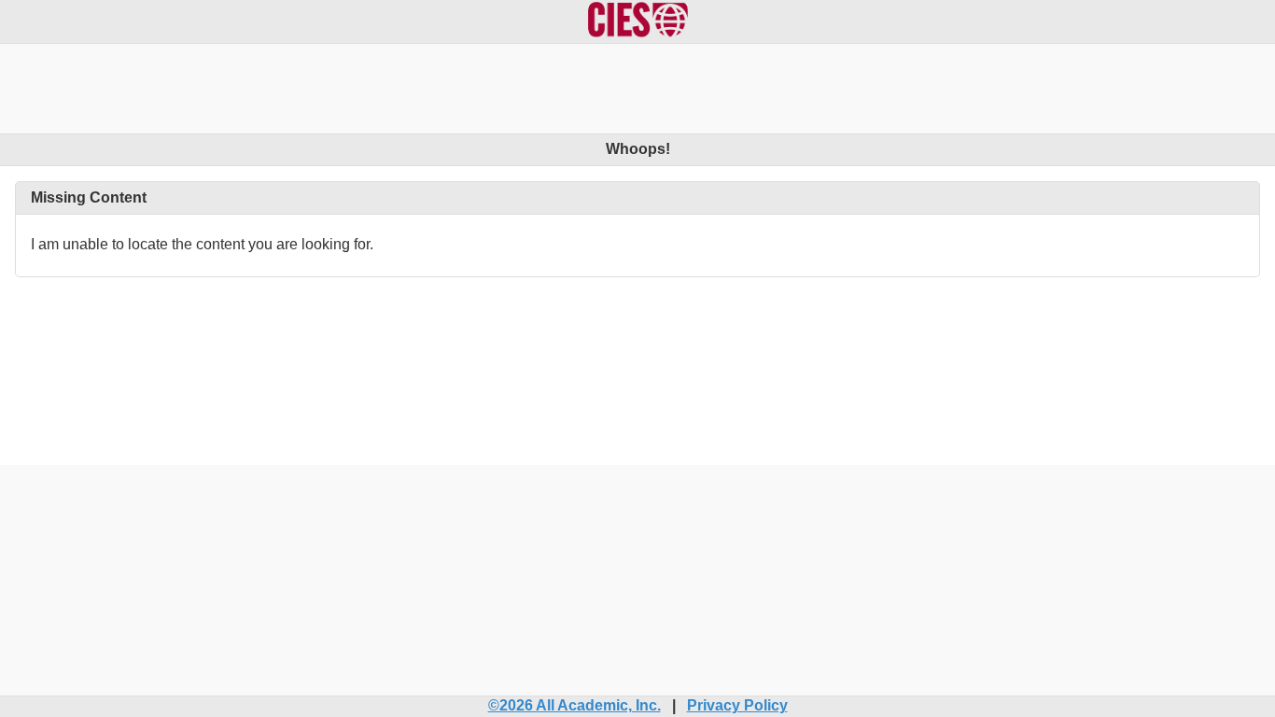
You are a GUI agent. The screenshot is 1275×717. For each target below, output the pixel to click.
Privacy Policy (737, 705)
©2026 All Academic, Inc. (574, 705)
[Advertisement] (637, 86)
